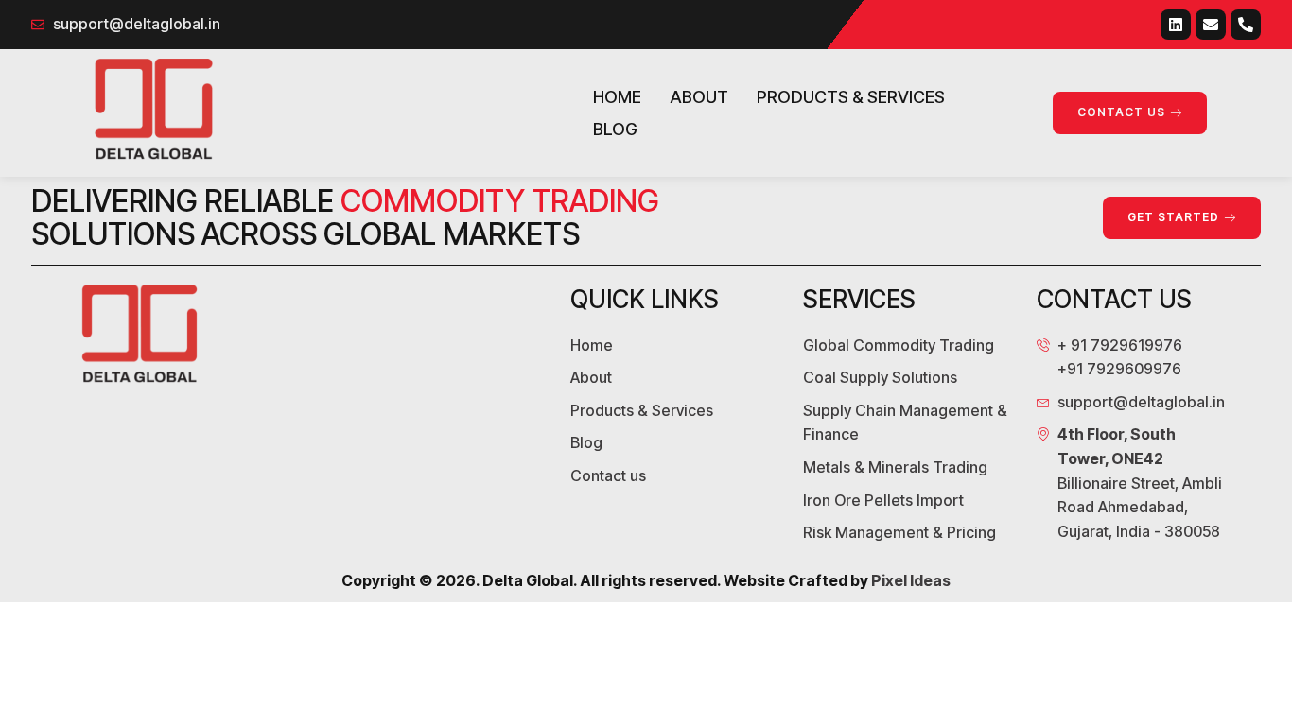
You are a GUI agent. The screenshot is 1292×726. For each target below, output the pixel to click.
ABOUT (699, 97)
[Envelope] (1211, 24)
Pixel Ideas (911, 580)
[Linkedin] (1176, 24)
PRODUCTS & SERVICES (851, 97)
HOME (617, 97)
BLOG (615, 129)
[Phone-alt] (1246, 24)
